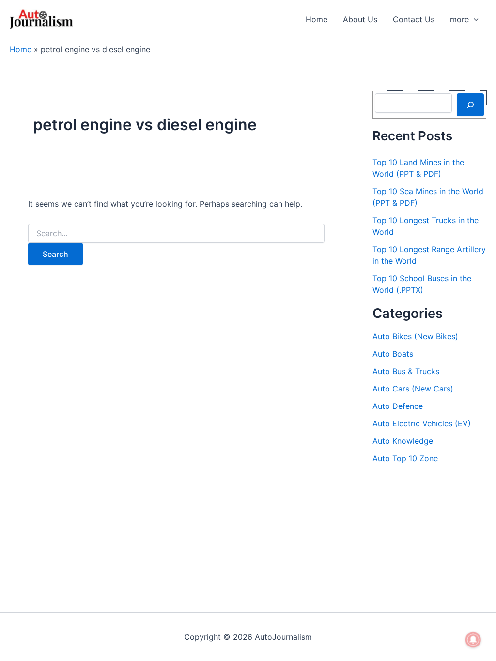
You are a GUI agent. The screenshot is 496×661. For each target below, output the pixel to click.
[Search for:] (176, 233)
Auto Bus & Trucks (405, 371)
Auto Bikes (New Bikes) (415, 336)
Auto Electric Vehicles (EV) (421, 423)
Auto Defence (397, 406)
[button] (474, 19)
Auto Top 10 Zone (405, 458)
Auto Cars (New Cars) (412, 388)
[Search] (470, 104)
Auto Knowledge (402, 441)
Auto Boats (392, 354)
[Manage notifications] (473, 639)
